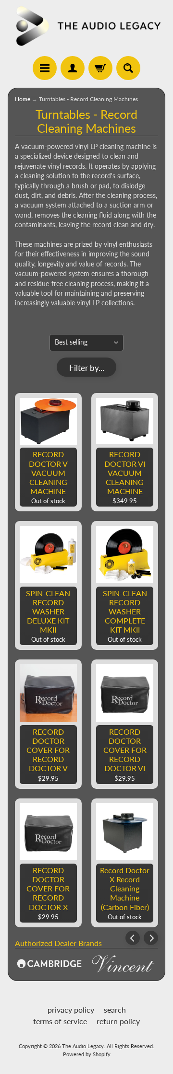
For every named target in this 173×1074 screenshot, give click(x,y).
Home (22, 99)
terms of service (60, 1021)
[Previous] (132, 938)
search (115, 1009)
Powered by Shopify (87, 1054)
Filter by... (86, 368)
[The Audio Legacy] (86, 25)
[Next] (151, 938)
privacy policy (71, 1009)
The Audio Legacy (83, 1046)
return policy (118, 1021)
